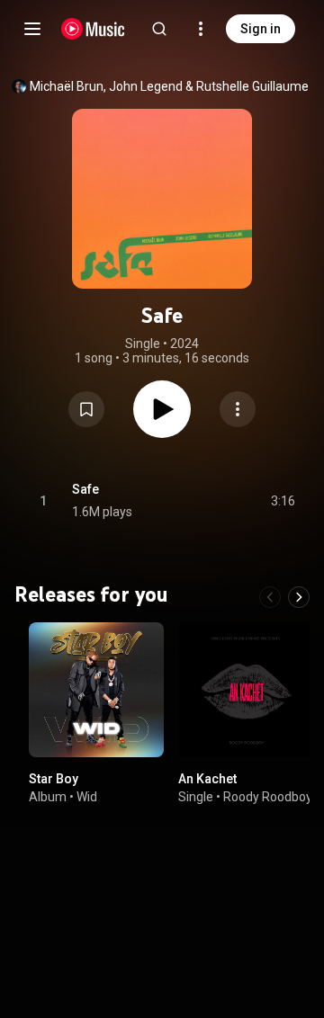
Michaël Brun (67, 86)
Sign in (260, 29)
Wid (86, 797)
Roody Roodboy (267, 797)
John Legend (146, 86)
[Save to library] (86, 409)
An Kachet (207, 779)
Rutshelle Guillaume (252, 86)
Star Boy (53, 779)
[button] (86, 409)
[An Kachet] (245, 689)
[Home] (93, 29)
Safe (85, 489)
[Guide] (32, 29)
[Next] (299, 597)
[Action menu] (238, 409)
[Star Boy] (96, 689)
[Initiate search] (159, 28)
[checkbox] (282, 501)
